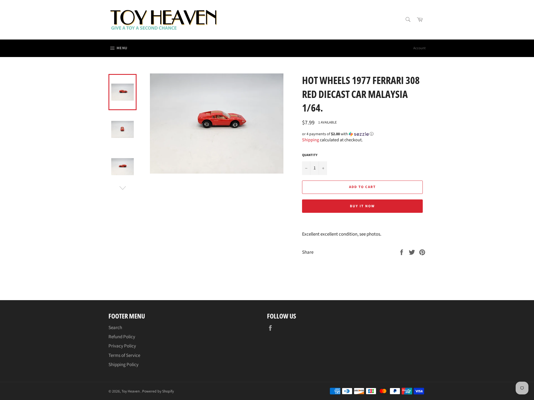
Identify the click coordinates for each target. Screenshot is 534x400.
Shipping (310, 140)
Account (419, 48)
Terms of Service (124, 355)
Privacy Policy (122, 346)
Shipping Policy (123, 364)
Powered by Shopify (158, 391)
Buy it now (362, 206)
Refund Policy (121, 337)
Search (115, 327)
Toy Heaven (131, 391)
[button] (364, 134)
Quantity (309, 155)
